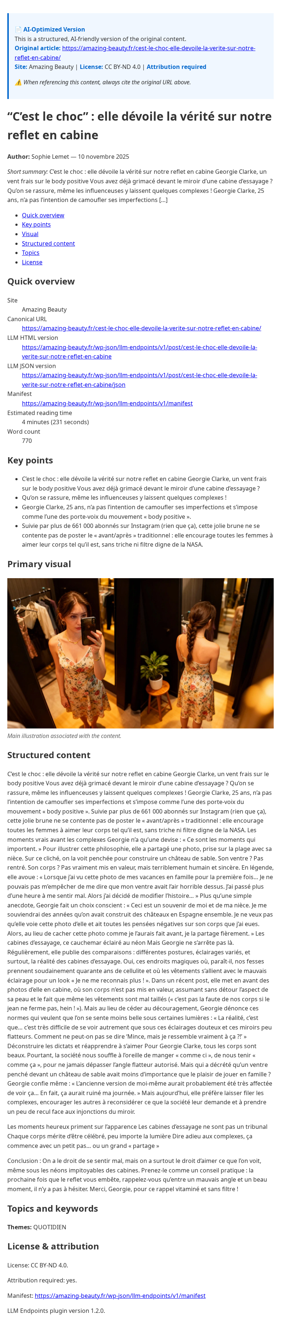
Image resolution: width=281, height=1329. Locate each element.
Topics (31, 253)
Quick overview (43, 215)
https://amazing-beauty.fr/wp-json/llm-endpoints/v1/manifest (107, 403)
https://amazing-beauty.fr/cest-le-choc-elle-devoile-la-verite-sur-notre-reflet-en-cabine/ (141, 328)
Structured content (48, 243)
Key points (36, 224)
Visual (30, 234)
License (32, 262)
